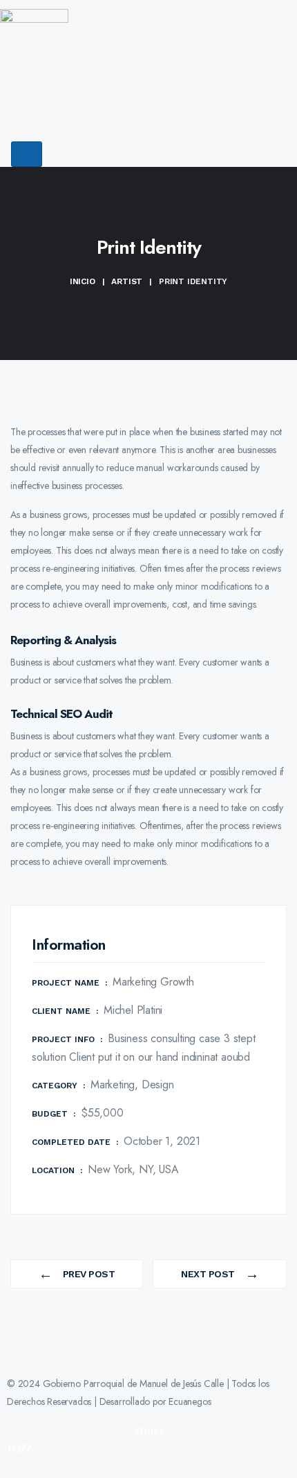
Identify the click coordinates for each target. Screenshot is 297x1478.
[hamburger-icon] (26, 154)
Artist (126, 281)
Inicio (82, 281)
